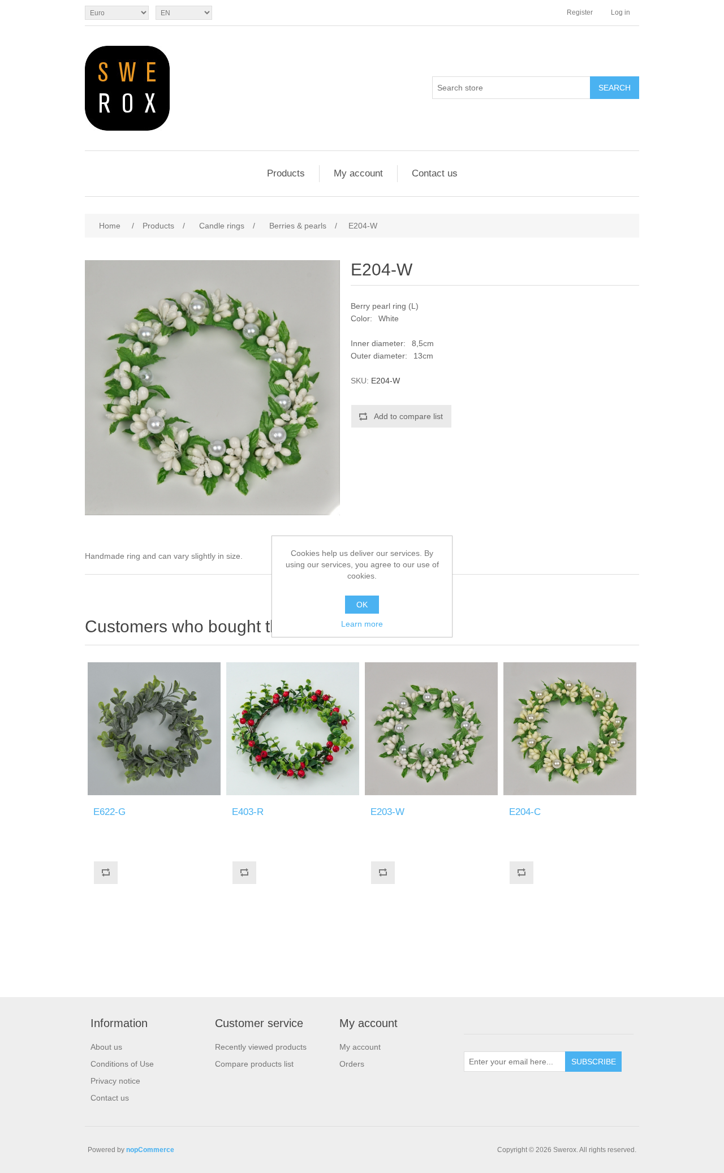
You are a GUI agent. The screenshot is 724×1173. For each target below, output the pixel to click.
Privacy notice (115, 1080)
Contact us (435, 173)
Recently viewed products (261, 1046)
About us (106, 1046)
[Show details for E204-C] (569, 728)
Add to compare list (408, 416)
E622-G (109, 812)
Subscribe (593, 1061)
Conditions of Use (122, 1063)
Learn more (362, 623)
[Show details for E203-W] (431, 728)
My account (358, 173)
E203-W (387, 812)
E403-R (248, 812)
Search (614, 87)
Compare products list (254, 1063)
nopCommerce (150, 1150)
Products (286, 173)
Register (580, 12)
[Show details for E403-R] (292, 728)
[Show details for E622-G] (154, 728)
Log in (620, 12)
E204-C (525, 812)
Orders (351, 1063)
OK (362, 604)
